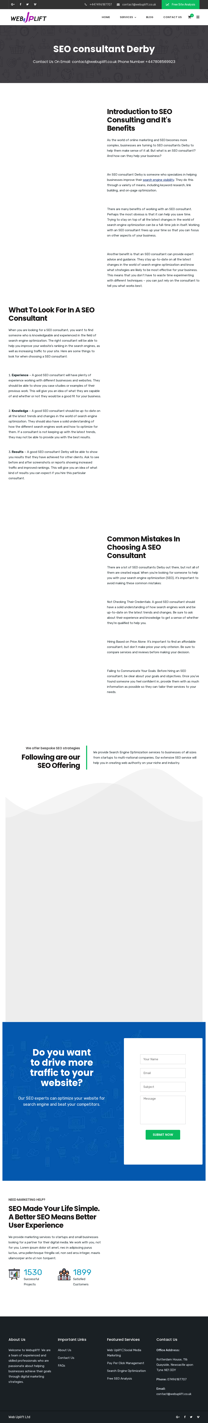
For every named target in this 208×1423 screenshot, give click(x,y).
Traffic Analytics (167, 798)
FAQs (61, 1365)
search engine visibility (158, 180)
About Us (64, 1350)
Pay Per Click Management (125, 1363)
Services (126, 17)
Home (106, 17)
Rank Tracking (40, 914)
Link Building (40, 798)
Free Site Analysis (183, 4)
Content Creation (104, 914)
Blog (149, 17)
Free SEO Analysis (119, 1378)
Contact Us (172, 17)
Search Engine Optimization (126, 1371)
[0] (189, 18)
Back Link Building (168, 914)
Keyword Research (104, 798)
